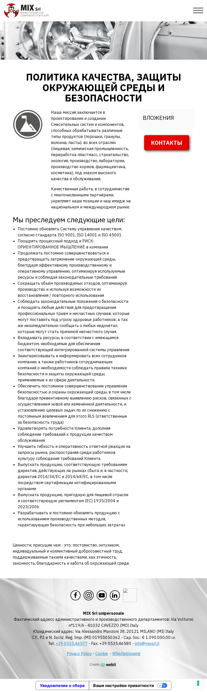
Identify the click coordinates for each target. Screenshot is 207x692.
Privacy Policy (79, 653)
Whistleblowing (126, 653)
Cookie (101, 653)
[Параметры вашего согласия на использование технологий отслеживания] (198, 683)
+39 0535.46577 (72, 643)
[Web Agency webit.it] (109, 664)
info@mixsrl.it (147, 643)
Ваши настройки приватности (123, 685)
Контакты (166, 142)
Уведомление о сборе (62, 685)
